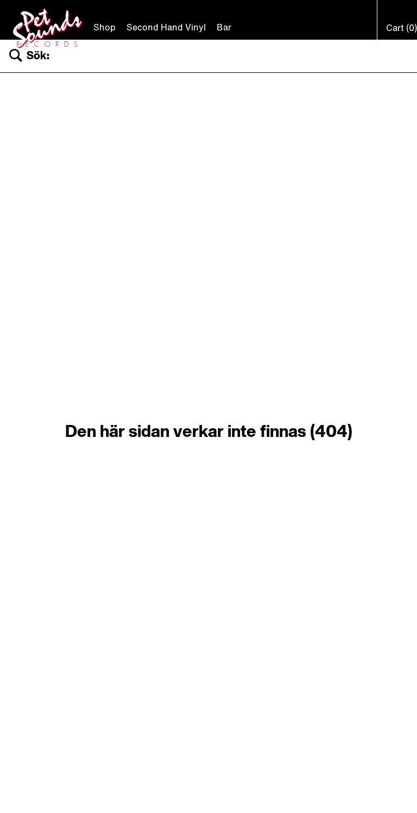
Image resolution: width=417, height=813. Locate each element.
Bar (224, 28)
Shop (104, 28)
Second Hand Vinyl (166, 28)
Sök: (38, 56)
